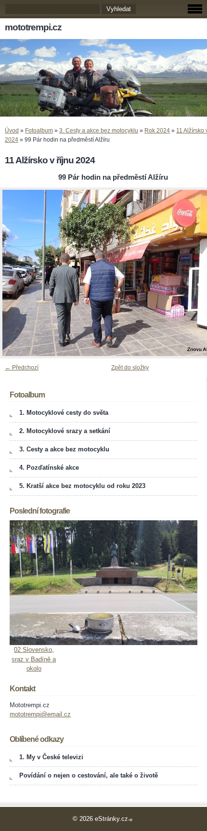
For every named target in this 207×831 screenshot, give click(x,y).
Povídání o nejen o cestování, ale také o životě (88, 775)
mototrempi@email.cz (40, 714)
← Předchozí (22, 367)
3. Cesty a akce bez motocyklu (98, 130)
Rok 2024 (157, 130)
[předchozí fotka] (15, 272)
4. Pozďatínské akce (49, 467)
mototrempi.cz (33, 27)
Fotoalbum (39, 130)
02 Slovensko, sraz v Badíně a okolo (34, 659)
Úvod (12, 130)
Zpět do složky (130, 367)
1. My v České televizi (51, 757)
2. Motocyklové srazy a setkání (64, 431)
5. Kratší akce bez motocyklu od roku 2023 (82, 485)
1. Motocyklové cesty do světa (63, 412)
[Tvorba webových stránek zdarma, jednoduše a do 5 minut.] (131, 820)
